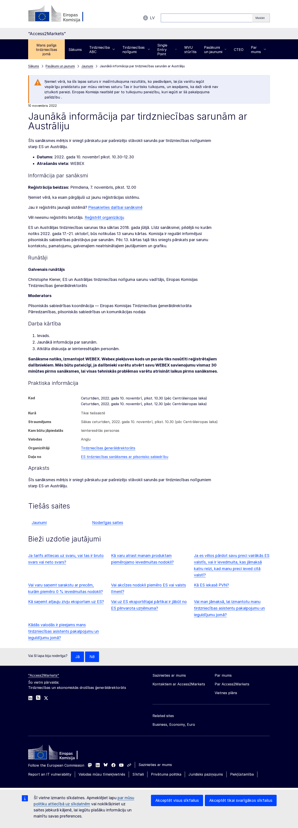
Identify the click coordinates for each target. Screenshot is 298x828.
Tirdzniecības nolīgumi (133, 49)
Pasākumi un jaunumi (213, 49)
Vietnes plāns (226, 693)
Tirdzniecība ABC (99, 49)
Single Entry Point (162, 49)
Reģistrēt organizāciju (104, 217)
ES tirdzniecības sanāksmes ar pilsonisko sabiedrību (124, 457)
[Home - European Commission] (59, 753)
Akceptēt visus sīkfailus (177, 800)
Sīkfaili (138, 774)
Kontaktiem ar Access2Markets (178, 684)
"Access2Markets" (43, 675)
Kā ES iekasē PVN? (211, 585)
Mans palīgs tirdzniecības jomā (46, 49)
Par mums (256, 49)
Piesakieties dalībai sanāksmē (115, 207)
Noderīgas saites (107, 522)
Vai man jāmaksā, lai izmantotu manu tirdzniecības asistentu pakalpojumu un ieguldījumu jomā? (229, 608)
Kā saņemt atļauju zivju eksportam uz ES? (66, 601)
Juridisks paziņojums (205, 774)
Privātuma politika (166, 774)
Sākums (75, 49)
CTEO (238, 49)
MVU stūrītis (190, 49)
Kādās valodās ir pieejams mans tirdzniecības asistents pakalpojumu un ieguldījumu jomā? (63, 631)
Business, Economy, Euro (173, 724)
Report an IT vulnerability (49, 774)
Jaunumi (39, 522)
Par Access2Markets (232, 684)
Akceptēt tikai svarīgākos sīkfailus (240, 800)
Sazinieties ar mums (155, 764)
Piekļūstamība (242, 774)
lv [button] (152, 18)
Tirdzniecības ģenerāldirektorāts (108, 448)
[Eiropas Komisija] (63, 14)
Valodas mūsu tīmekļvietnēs (102, 774)
